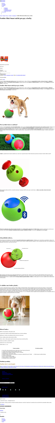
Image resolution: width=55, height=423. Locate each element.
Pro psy (7, 15)
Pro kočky (4, 419)
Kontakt (3, 371)
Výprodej (3, 420)
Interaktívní (14, 15)
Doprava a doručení (5, 378)
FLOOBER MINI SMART (20, 75)
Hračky (10, 15)
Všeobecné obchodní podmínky (7, 374)
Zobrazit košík (2, 406)
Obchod (4, 15)
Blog (3, 421)
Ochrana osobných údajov (6, 373)
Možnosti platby (5, 387)
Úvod (1, 15)
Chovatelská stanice (7, 10)
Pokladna (1, 410)
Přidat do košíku (3, 74)
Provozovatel (4, 372)
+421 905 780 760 (5, 395)
